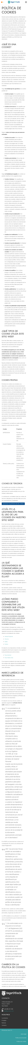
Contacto (4, 1025)
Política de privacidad (20, 1037)
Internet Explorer (9, 636)
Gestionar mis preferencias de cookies (13, 503)
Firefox (6, 644)
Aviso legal (23, 1034)
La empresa (5, 1018)
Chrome (7, 639)
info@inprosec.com (9, 1011)
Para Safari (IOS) (9, 657)
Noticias (4, 1023)
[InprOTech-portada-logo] (14, 2)
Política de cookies (21, 1041)
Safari (6, 641)
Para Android (8, 655)
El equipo (4, 1020)
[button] (2, 2)
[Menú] (26, 2)
